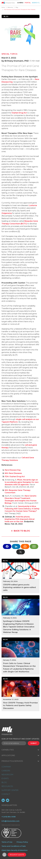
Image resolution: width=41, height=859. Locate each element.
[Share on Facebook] (7, 546)
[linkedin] (3, 800)
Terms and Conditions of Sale (14, 846)
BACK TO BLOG (22, 531)
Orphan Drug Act (19, 113)
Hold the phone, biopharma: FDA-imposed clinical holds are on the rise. (19, 519)
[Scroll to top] (4, 854)
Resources (10, 7)
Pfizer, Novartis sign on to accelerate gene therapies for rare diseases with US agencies (21, 482)
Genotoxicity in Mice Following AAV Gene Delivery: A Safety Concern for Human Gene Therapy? (22, 508)
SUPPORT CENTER (10, 790)
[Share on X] (20, 551)
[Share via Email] (34, 546)
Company (6, 767)
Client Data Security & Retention (15, 850)
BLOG (4, 782)
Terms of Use (7, 842)
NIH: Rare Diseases (13, 473)
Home (3, 7)
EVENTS (5, 778)
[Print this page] (25, 546)
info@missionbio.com (10, 821)
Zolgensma (7, 213)
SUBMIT (34, 743)
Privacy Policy (22, 842)
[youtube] (7, 800)
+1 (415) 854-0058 (9, 817)
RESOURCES (7, 786)
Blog (17, 7)
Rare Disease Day (13, 470)
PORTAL (28, 2)
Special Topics (9, 54)
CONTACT (6, 794)
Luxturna (33, 205)
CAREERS (6, 771)
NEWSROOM (7, 775)
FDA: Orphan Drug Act (15, 476)
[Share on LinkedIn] (16, 546)
